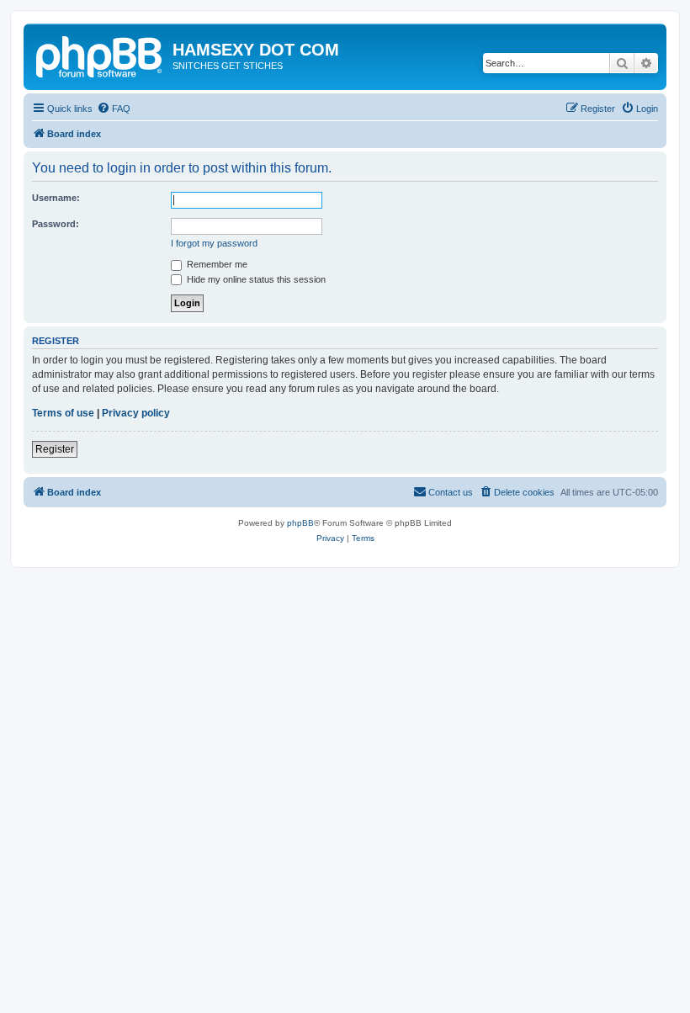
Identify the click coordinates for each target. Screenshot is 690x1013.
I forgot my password (214, 243)
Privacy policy (136, 413)
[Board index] (100, 55)
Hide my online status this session (255, 279)
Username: (56, 198)
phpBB (300, 523)
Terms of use (63, 413)
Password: (55, 224)
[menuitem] (113, 108)
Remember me (215, 264)
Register (54, 449)
